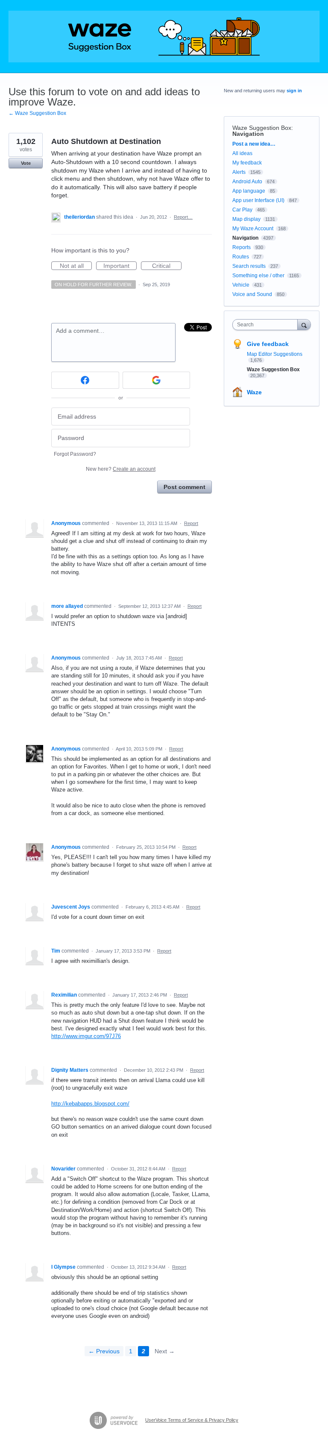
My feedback (247, 163)
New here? (120, 469)
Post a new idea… (253, 144)
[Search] (304, 324)
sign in (294, 90)
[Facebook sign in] (85, 380)
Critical (167, 266)
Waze (254, 392)
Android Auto (247, 182)
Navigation (248, 133)
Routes (240, 257)
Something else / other (258, 276)
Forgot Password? (75, 454)
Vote (26, 163)
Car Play (242, 210)
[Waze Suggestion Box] (164, 36)
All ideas (242, 153)
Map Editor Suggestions (274, 354)
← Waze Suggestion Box (37, 113)
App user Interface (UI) (258, 200)
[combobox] (267, 325)
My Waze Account (252, 229)
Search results (249, 266)
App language (248, 191)
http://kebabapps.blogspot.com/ (90, 1103)
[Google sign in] (156, 380)
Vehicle (240, 285)
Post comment (184, 487)
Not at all (76, 266)
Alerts (239, 172)
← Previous (104, 1351)
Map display (246, 219)
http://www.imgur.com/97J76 (86, 1036)
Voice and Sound (252, 294)
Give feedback (268, 343)
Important (120, 266)
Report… (183, 217)
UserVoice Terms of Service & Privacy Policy (191, 1420)
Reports (241, 247)
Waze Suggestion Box (261, 127)
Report (191, 523)
